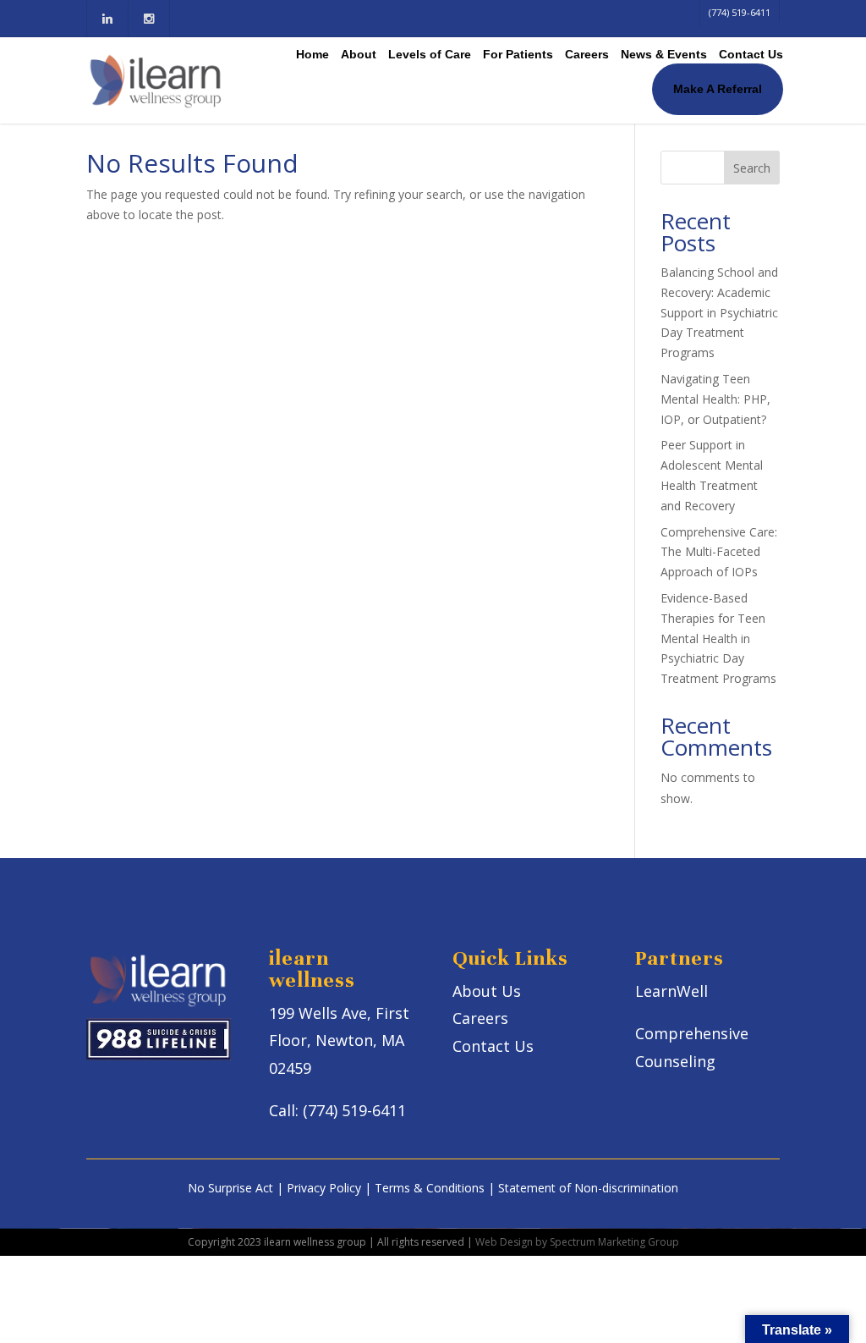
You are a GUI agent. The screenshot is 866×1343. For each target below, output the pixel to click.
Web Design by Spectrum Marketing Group (577, 1242)
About (358, 54)
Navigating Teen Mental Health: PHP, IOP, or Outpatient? (715, 399)
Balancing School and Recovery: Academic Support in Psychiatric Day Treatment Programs (719, 312)
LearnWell (671, 991)
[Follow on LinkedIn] (107, 18)
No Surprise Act (230, 1188)
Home (312, 54)
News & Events (664, 54)
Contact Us (751, 54)
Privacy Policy (324, 1188)
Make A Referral (717, 89)
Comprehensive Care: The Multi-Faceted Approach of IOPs (718, 552)
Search (751, 168)
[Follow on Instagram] (148, 18)
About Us (486, 991)
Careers (587, 54)
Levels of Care (429, 54)
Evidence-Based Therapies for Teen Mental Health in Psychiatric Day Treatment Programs (718, 638)
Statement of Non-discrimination (588, 1188)
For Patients (518, 54)
